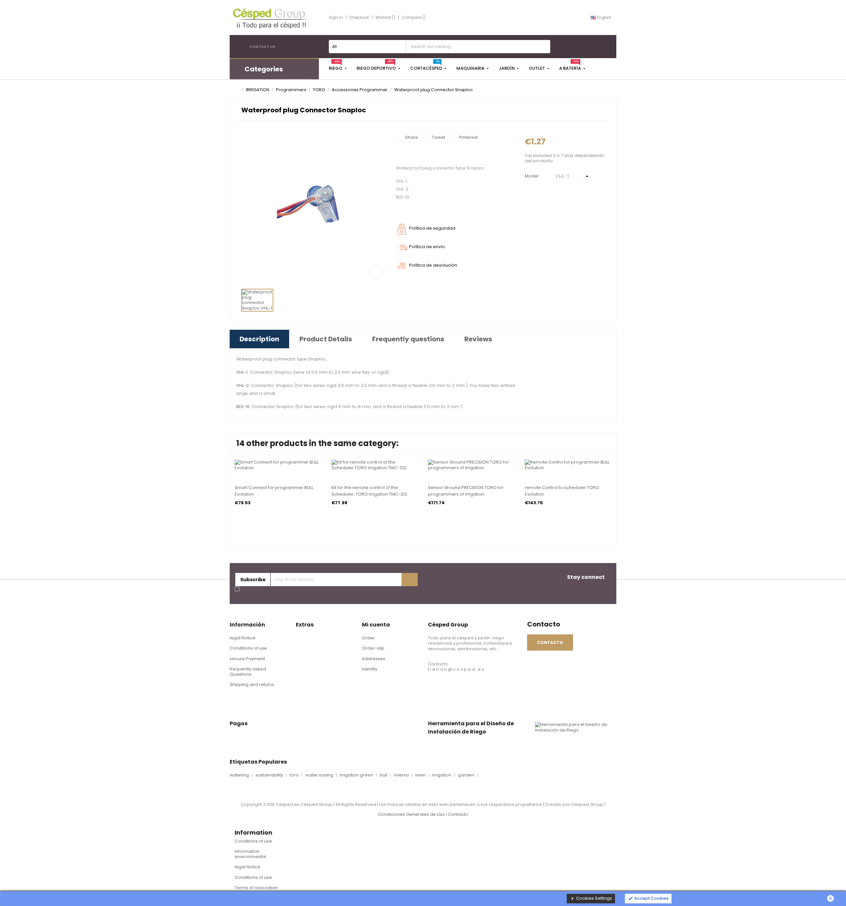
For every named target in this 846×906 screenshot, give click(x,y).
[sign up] (410, 579)
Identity (369, 669)
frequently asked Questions (248, 671)
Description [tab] (259, 339)
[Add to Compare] (236, 465)
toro (294, 775)
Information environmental (250, 854)
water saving (319, 775)
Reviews (478, 339)
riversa (401, 775)
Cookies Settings (591, 898)
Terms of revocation (256, 888)
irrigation (441, 775)
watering (239, 775)
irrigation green (356, 775)
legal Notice (242, 638)
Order (368, 638)
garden (466, 775)
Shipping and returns (252, 684)
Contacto (458, 814)
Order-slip (373, 648)
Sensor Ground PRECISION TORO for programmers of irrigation (466, 490)
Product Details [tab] (325, 339)
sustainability (269, 775)
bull (383, 775)
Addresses (373, 659)
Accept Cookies (648, 898)
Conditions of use (248, 648)
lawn (420, 775)
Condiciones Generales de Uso (411, 814)
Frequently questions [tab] (408, 339)
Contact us (262, 46)
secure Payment (247, 659)
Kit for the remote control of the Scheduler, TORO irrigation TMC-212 (369, 490)
